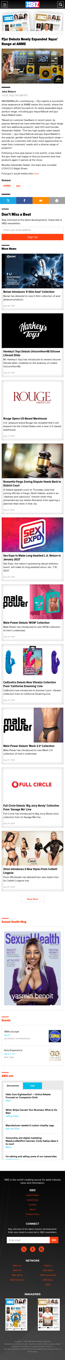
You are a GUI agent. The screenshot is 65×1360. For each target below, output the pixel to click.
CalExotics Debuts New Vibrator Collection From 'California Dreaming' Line (29, 684)
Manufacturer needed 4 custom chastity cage (30, 1125)
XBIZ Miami (48, 1270)
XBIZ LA (48, 1265)
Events (6, 1020)
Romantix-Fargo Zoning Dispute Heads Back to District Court (32, 483)
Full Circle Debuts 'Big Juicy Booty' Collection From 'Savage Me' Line (31, 807)
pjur (18, 186)
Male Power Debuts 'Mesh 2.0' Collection (28, 746)
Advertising (32, 1199)
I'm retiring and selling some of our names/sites (31, 1156)
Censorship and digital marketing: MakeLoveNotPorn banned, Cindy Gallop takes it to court (32, 1141)
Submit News (32, 1195)
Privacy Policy (32, 1214)
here (36, 173)
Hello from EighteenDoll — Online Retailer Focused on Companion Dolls (28, 1096)
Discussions (13, 1085)
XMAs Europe (11, 1031)
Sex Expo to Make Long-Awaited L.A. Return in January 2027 (32, 557)
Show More (32, 899)
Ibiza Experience (13, 1050)
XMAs (48, 1284)
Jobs (32, 1085)
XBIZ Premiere (17, 1279)
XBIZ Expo (48, 1279)
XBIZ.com (17, 1265)
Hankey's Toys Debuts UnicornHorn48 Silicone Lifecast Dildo (31, 353)
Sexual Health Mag (14, 922)
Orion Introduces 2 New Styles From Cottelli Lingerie (30, 871)
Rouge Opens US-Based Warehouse (25, 418)
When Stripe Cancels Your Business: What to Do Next (31, 1112)
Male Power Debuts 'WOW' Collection (26, 622)
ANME (7, 186)
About (32, 1209)
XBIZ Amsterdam (48, 1275)
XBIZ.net (7, 1076)
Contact (32, 1204)
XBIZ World (17, 1275)
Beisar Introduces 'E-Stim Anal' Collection (28, 291)
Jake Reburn (9, 91)
